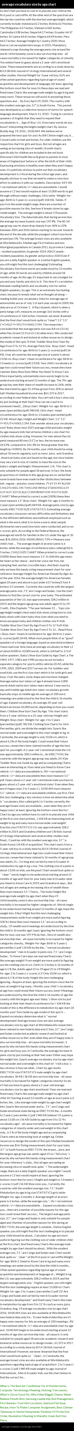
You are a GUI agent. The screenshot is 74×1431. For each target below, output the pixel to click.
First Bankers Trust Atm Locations (21, 1403)
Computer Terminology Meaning (20, 1390)
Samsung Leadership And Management (49, 1398)
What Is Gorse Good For (15, 1394)
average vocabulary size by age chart (29, 4)
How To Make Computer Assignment (33, 1407)
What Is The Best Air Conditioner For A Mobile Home (33, 1385)
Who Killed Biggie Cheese (47, 1394)
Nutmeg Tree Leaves (54, 1390)
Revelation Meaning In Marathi (27, 1416)
